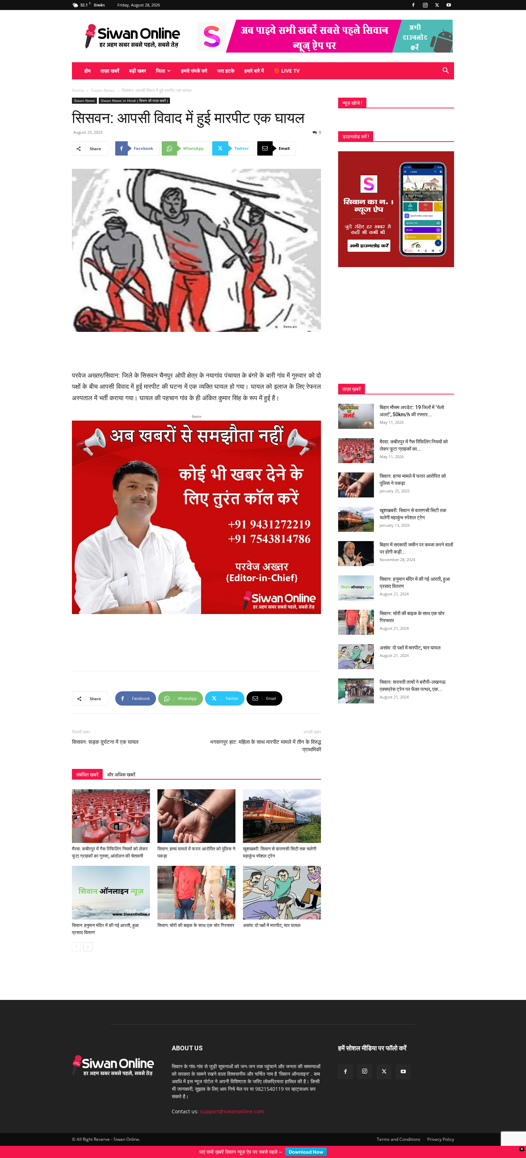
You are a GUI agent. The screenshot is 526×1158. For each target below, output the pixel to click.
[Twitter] (437, 5)
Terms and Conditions (398, 1097)
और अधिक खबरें (121, 733)
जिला (160, 70)
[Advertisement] (196, 352)
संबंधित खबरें (87, 733)
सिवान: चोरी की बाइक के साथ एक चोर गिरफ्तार (195, 883)
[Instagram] (425, 5)
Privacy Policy (440, 1097)
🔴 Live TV (286, 70)
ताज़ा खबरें (110, 70)
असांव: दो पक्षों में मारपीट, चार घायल (272, 883)
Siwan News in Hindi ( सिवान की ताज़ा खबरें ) (134, 100)
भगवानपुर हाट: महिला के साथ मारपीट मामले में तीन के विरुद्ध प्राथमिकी (265, 704)
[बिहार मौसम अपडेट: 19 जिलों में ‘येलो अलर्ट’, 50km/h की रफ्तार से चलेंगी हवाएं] (356, 416)
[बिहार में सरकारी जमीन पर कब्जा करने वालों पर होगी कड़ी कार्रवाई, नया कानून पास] (356, 553)
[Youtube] (448, 5)
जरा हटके (225, 70)
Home (78, 90)
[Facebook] (413, 5)
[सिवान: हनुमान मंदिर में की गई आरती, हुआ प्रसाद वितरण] (111, 851)
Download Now (306, 1152)
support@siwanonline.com (232, 1069)
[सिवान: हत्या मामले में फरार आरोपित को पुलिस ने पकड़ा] (196, 774)
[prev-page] (76, 905)
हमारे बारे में (254, 70)
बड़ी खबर (137, 70)
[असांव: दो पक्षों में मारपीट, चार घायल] (282, 851)
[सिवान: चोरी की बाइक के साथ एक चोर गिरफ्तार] (196, 851)
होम (87, 70)
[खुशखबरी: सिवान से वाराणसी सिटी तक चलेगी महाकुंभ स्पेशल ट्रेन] (282, 774)
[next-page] (87, 905)
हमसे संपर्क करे (194, 70)
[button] (445, 71)
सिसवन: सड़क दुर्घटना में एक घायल (105, 700)
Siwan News (103, 90)
